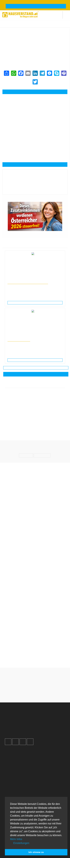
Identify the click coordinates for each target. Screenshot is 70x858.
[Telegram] (42, 73)
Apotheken (13, 794)
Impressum (14, 758)
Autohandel (33, 26)
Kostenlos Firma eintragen (21, 729)
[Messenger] (49, 73)
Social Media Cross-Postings (22, 725)
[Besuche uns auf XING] (30, 741)
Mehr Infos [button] (16, 839)
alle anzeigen (36, 374)
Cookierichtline (15, 765)
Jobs (10, 754)
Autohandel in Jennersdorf (51, 26)
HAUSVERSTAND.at (10, 26)
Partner (12, 771)
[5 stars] (47, 692)
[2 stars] (29, 692)
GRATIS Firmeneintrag (36, 6)
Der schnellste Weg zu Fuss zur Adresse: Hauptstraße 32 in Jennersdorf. (35, 658)
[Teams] (63, 73)
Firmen (24, 26)
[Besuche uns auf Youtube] (23, 741)
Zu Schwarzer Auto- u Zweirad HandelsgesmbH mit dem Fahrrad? (35, 639)
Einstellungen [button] (21, 843)
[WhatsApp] (13, 73)
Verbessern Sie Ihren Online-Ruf (24, 722)
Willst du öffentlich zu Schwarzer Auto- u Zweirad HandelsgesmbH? (35, 621)
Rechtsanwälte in (15, 279)
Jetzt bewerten (35, 189)
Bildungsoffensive (18, 340)
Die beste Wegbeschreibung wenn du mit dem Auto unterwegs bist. (35, 603)
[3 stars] (35, 692)
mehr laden (36, 368)
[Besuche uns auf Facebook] (8, 741)
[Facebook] (20, 73)
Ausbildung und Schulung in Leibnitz (23, 337)
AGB (10, 768)
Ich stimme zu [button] (36, 852)
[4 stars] (41, 692)
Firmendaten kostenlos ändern (21, 31)
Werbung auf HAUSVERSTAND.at (25, 715)
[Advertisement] (34, 111)
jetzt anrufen (37, 92)
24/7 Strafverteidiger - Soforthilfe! (27, 282)
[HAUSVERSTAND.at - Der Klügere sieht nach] (20, 14)
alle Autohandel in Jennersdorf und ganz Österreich (29, 53)
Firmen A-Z (14, 790)
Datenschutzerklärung (19, 761)
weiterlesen (36, 302)
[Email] (28, 73)
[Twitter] (35, 81)
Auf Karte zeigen (37, 165)
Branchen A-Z (15, 787)
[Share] (6, 73)
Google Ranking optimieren (22, 718)
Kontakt (12, 751)
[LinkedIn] (35, 73)
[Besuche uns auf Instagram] (15, 741)
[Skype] (56, 73)
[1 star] (23, 692)
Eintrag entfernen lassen (18, 35)
